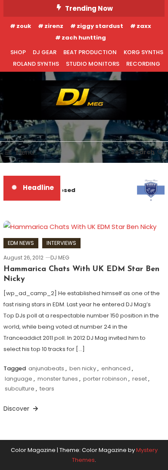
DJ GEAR (44, 52)
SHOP (18, 52)
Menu (25, 152)
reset (139, 379)
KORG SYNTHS (143, 52)
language (18, 379)
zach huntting (84, 38)
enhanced (116, 368)
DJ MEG (59, 257)
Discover (17, 408)
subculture (19, 389)
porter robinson (105, 379)
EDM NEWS (21, 243)
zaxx (144, 26)
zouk (23, 26)
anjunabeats (46, 368)
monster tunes (57, 379)
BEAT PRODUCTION (90, 52)
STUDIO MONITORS (92, 64)
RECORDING (143, 64)
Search (143, 152)
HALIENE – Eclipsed (47, 190)
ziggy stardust (100, 26)
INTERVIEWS (61, 243)
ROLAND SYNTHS (36, 64)
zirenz (53, 26)
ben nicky (82, 368)
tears (47, 389)
